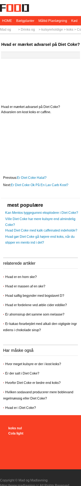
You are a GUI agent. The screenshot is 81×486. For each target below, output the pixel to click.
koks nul (15, 428)
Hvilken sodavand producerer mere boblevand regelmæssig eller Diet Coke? (38, 395)
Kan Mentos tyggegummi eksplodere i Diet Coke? (41, 212)
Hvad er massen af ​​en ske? (25, 286)
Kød (74, 21)
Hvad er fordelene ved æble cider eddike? (36, 305)
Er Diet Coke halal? (32, 177)
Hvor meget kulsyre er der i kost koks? (33, 364)
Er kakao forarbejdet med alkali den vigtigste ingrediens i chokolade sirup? (40, 327)
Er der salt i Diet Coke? (22, 373)
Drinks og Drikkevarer (29, 31)
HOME (7, 21)
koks (69, 29)
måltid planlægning (52, 21)
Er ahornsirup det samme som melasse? (35, 314)
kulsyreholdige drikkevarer (52, 31)
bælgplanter (25, 21)
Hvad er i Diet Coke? (20, 408)
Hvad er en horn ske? (21, 277)
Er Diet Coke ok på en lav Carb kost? (40, 185)
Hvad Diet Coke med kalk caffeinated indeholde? (41, 230)
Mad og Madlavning (8, 31)
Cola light (15, 433)
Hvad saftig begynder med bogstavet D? (35, 295)
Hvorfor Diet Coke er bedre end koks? (33, 383)
